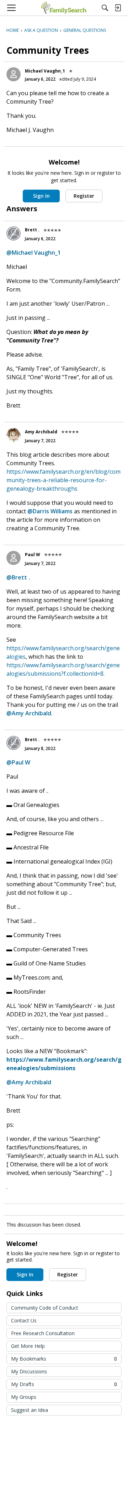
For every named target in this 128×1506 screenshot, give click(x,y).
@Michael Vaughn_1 (33, 252)
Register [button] (84, 195)
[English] (63, 8)
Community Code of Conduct (44, 1307)
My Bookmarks (64, 1358)
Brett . (32, 230)
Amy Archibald (41, 432)
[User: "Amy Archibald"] (13, 435)
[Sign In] (117, 8)
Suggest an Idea (29, 1410)
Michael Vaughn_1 (45, 71)
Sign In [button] (41, 195)
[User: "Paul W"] (13, 558)
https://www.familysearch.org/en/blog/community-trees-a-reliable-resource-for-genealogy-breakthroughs (63, 480)
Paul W (32, 555)
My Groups (23, 1397)
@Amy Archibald (28, 713)
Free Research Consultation (43, 1333)
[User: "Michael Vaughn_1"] (13, 74)
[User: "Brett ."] (13, 233)
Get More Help (28, 1346)
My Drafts (64, 1384)
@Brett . (18, 577)
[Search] (104, 8)
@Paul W (18, 762)
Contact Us (24, 1320)
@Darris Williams (50, 511)
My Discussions (29, 1371)
